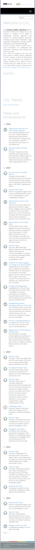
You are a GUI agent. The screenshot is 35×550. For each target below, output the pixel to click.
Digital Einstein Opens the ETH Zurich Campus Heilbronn (18, 130)
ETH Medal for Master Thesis (18, 368)
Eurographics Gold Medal (16, 429)
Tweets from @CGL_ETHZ (11, 105)
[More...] (5, 533)
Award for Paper (14, 245)
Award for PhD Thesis (16, 190)
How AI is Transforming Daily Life (19, 321)
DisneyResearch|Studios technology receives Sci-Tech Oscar (20, 304)
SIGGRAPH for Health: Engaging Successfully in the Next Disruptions (20, 264)
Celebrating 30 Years (15, 406)
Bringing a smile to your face (18, 525)
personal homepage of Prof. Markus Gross (16, 67)
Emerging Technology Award (18, 286)
